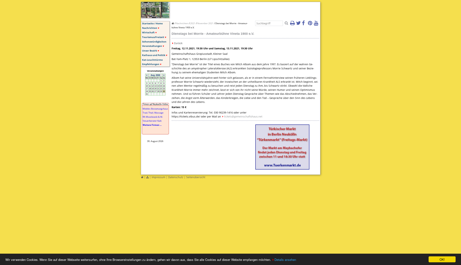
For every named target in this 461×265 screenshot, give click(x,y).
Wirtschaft (148, 32)
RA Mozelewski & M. (153, 116)
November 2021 (205, 23)
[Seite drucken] (293, 24)
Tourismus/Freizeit (153, 37)
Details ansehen (285, 259)
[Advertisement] (237, 10)
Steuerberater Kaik (152, 120)
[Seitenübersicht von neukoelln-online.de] (147, 177)
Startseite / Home (152, 23)
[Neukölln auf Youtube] (316, 24)
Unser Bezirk (149, 50)
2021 (192, 23)
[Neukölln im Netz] (155, 17)
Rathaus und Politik (153, 55)
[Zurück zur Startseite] (142, 177)
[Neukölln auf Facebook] (304, 24)
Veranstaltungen (152, 46)
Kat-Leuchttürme (152, 59)
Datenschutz (175, 177)
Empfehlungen (150, 64)
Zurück (178, 43)
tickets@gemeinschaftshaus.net (243, 116)
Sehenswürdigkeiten (154, 41)
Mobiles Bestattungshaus (155, 108)
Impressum (158, 177)
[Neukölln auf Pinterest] (310, 24)
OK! (442, 259)
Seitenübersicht (195, 177)
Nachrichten (149, 28)
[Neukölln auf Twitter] (298, 24)
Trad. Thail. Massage (153, 112)
